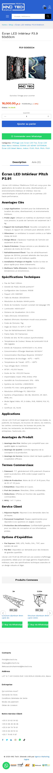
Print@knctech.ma (9, 659)
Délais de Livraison (9, 705)
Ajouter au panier (26, 124)
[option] (13, 610)
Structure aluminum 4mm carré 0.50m (38, 617)
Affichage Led (17, 143)
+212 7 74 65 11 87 (9, 734)
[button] (26, 136)
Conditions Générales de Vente (14, 698)
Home (4, 25)
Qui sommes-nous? (10, 691)
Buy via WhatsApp (13, 624)
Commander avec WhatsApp (28, 136)
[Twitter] (7, 740)
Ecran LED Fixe (30, 143)
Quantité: (26, 113)
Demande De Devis (10, 695)
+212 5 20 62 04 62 (10, 720)
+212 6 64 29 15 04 (10, 731)
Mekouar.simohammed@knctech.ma (17, 666)
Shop (11, 25)
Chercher (48, 16)
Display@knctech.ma (10, 663)
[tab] (19, 163)
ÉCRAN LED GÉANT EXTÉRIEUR (33, 146)
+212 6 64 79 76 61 (10, 727)
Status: (5, 107)
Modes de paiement (10, 702)
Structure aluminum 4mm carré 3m (12, 617)
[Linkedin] (11, 740)
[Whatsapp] (20, 740)
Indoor (25, 148)
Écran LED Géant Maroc (12, 148)
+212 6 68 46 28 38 (10, 724)
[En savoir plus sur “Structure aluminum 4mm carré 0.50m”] (37, 611)
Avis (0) (36, 162)
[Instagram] (15, 740)
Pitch (37, 148)
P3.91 (31, 148)
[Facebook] (3, 740)
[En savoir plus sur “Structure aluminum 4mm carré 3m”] (11, 611)
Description (19, 162)
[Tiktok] (24, 740)
